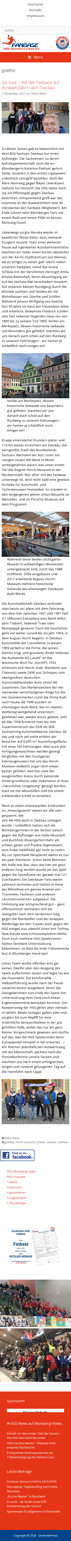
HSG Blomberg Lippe (21, 1171)
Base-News (12, 1138)
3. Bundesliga (16, 1203)
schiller (40, 1142)
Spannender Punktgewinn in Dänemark (33, 1511)
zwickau (63, 1142)
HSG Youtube (16, 1177)
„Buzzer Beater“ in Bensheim (26, 1496)
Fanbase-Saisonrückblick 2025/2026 (32, 1481)
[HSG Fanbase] (35, 42)
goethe (9, 1142)
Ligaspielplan (16, 1192)
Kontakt (35, 10)
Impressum (35, 15)
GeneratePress (48, 1535)
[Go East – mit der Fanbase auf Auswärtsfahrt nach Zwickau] (35, 132)
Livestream (14, 1187)
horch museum (25, 1142)
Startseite (35, 4)
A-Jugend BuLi (16, 1198)
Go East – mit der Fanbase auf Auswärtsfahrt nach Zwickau (30, 84)
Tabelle (12, 1182)
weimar (52, 1142)
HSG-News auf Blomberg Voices (36, 1423)
